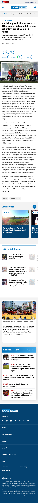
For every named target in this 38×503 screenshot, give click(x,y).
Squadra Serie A (7, 455)
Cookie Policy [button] (23, 467)
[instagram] (7, 421)
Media (4, 428)
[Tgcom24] (5, 2)
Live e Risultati (7, 434)
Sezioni (4, 441)
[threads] (24, 421)
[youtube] (28, 421)
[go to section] (34, 207)
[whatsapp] (11, 421)
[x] (15, 421)
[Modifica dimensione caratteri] (13, 52)
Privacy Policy (6, 470)
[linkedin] (20, 421)
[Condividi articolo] (3, 52)
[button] (19, 7)
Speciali (4, 448)
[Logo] (19, 7)
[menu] (3, 7)
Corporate (5, 467)
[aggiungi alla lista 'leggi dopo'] (8, 52)
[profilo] (35, 7)
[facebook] (3, 421)
